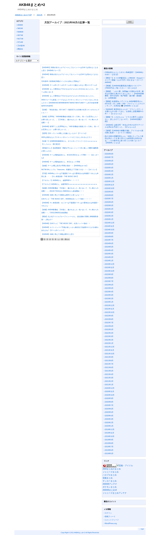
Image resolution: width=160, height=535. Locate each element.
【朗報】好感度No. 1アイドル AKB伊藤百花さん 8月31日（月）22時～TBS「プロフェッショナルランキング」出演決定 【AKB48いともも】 (125, 103)
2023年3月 (109, 295)
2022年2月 (109, 340)
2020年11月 (109, 391)
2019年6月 (109, 450)
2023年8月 (109, 278)
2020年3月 (109, 419)
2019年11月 (109, 433)
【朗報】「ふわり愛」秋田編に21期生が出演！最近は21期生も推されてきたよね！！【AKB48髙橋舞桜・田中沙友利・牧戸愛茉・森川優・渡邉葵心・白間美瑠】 (124, 94)
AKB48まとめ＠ (110, 490)
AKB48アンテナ (110, 484)
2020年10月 (109, 395)
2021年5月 (109, 371)
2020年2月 (109, 423)
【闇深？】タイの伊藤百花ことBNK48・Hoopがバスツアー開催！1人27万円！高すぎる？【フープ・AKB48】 (125, 80)
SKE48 (20, 28)
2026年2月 (109, 174)
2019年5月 (109, 453)
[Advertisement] (70, 44)
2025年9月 (109, 192)
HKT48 (20, 35)
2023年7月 (109, 281)
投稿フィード (110, 516)
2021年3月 (109, 378)
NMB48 (20, 32)
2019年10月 (109, 436)
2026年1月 (109, 178)
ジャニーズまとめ (111, 472)
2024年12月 (109, 223)
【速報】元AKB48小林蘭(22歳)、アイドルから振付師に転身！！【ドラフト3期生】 (124, 132)
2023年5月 (109, 288)
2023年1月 (109, 302)
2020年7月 (109, 405)
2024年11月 (109, 226)
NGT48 (20, 39)
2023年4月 (109, 292)
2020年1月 (109, 426)
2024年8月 (109, 236)
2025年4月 (109, 209)
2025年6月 (109, 202)
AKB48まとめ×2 (32, 5)
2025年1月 (109, 219)
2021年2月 (109, 381)
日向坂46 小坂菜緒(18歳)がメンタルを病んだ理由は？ (60, 81)
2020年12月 (109, 388)
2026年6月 (109, 161)
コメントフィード (112, 520)
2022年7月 (109, 323)
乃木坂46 (21, 46)
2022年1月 (109, 343)
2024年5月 (109, 247)
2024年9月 (109, 233)
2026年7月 (109, 157)
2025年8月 (109, 195)
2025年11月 (109, 185)
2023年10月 (109, 271)
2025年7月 (109, 199)
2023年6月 (109, 285)
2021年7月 (109, 364)
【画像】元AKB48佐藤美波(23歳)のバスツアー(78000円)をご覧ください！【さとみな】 (123, 87)
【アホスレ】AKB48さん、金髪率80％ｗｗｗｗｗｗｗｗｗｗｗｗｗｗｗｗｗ (69, 184)
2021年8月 (109, 361)
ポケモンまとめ (110, 487)
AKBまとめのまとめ (112, 469)
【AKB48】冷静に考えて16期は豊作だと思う (57, 234)
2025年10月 (109, 188)
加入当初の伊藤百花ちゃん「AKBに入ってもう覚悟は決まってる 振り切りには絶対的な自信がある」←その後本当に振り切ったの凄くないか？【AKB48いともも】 (124, 139)
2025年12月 (109, 181)
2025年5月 (109, 205)
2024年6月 (109, 243)
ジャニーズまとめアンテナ (115, 493)
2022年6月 (109, 326)
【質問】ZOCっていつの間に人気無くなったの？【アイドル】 (64, 133)
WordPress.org (111, 523)
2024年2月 (109, 257)
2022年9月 (109, 316)
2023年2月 (109, 299)
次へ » (67, 239)
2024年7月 (109, 240)
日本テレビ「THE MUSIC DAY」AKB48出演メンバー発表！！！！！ (66, 199)
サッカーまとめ (110, 481)
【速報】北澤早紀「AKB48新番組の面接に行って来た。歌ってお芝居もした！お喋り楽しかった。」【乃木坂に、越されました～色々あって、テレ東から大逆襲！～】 (69, 120)
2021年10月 (109, 354)
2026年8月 (109, 154)
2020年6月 (109, 409)
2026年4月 (109, 168)
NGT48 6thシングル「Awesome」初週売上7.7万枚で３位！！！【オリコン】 (69, 169)
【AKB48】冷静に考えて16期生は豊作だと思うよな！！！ (62, 195)
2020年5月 (109, 412)
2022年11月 (109, 309)
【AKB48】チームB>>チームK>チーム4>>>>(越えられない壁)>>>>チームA (69, 85)
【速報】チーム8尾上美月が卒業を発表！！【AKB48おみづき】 (64, 166)
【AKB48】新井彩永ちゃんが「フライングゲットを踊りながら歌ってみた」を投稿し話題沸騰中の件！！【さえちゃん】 (124, 111)
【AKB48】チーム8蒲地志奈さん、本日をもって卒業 (60, 162)
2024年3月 (109, 254)
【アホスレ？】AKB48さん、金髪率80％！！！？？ (60, 180)
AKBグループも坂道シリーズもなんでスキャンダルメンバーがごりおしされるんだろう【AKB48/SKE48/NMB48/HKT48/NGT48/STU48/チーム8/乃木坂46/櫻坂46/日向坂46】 (69, 103)
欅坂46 (20, 49)
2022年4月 (109, 333)
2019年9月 (109, 440)
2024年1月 (109, 261)
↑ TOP (142, 529)
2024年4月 (109, 250)
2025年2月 (109, 216)
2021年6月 (109, 367)
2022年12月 (109, 305)
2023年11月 (109, 267)
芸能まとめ (108, 478)
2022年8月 (109, 319)
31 (62, 239)
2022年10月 (109, 312)
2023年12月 (109, 264)
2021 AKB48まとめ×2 (77, 532)
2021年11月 (109, 350)
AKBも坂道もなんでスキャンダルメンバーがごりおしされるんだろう (66, 137)
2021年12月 (109, 347)
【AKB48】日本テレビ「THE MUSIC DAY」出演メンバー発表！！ (65, 223)
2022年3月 (109, 336)
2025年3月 (109, 212)
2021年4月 (109, 374)
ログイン (108, 513)
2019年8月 (109, 443)
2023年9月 (109, 274)
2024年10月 (109, 230)
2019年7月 (109, 447)
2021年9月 (109, 357)
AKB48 (20, 25)
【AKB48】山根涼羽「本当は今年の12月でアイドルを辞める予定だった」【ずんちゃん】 (124, 126)
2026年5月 (109, 164)
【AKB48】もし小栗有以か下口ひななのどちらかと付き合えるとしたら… (68, 96)
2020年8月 (109, 402)
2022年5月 (109, 329)
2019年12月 (109, 429)
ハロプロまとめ (110, 475)
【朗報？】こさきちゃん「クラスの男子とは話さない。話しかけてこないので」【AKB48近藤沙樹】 (124, 119)
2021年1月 (109, 385)
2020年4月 (109, 416)
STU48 (20, 42)
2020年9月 (109, 398)
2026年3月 (109, 171)
